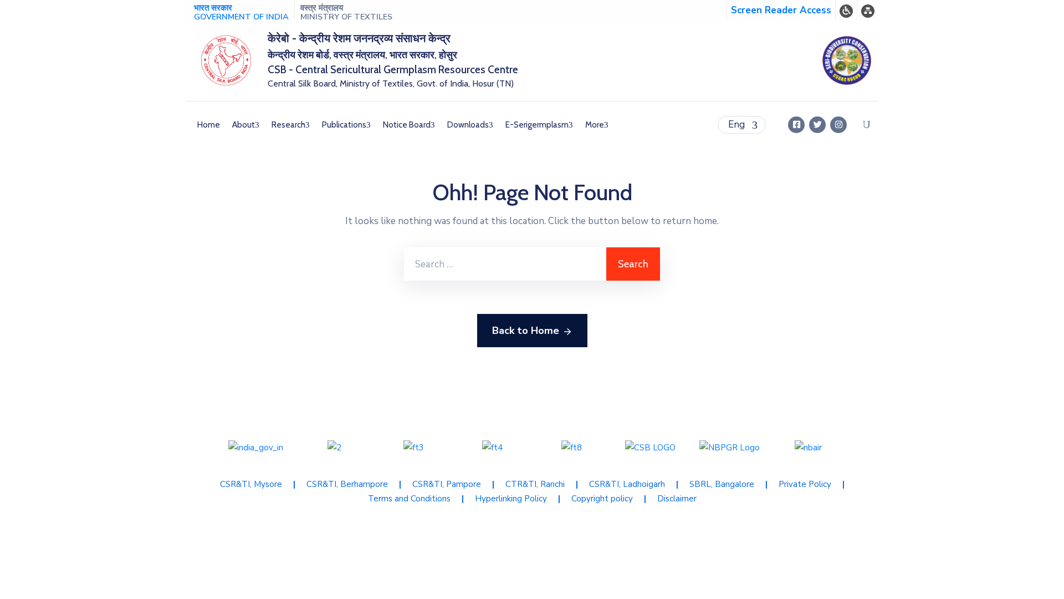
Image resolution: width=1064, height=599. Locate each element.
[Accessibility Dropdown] (846, 10)
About (243, 125)
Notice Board (407, 125)
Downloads (468, 125)
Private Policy (805, 484)
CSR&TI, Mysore (251, 484)
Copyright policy (602, 498)
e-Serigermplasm (537, 125)
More (594, 125)
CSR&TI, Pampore (446, 484)
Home (208, 125)
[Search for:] (505, 264)
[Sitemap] (867, 10)
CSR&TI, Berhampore (347, 484)
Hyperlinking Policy (511, 498)
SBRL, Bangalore (721, 484)
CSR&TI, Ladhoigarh (627, 484)
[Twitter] (817, 124)
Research (288, 125)
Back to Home (525, 330)
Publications (344, 125)
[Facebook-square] (796, 124)
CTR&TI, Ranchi (535, 484)
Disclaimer (677, 498)
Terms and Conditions (409, 498)
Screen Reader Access (781, 10)
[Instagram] (838, 124)
